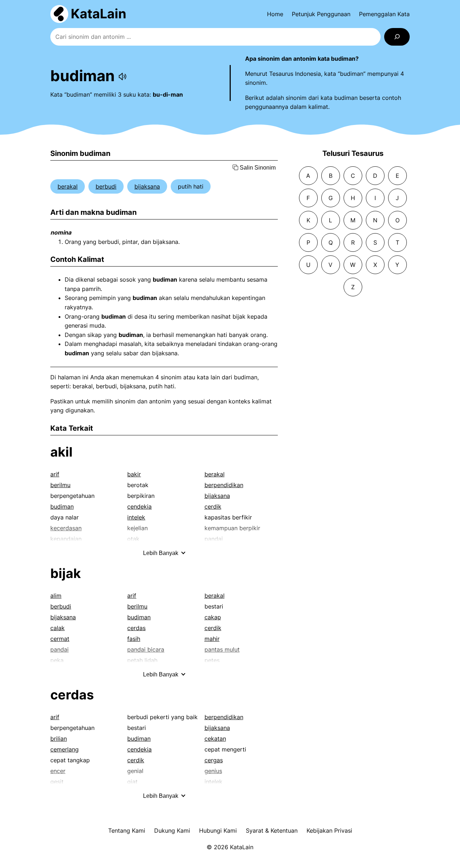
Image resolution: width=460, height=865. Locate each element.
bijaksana (147, 186)
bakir (134, 474)
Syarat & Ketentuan (272, 830)
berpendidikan (223, 485)
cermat (59, 638)
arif (54, 474)
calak (57, 628)
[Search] (397, 37)
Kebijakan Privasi (329, 830)
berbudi (106, 186)
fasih (133, 638)
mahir (212, 638)
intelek (136, 517)
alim (55, 595)
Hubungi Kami (218, 830)
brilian (58, 738)
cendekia (139, 506)
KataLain (98, 14)
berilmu (60, 485)
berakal (68, 186)
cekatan (215, 738)
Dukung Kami (172, 830)
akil (61, 452)
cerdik (212, 506)
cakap (212, 617)
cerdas (136, 628)
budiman (62, 506)
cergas (213, 760)
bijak (65, 573)
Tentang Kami (126, 830)
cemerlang (64, 749)
